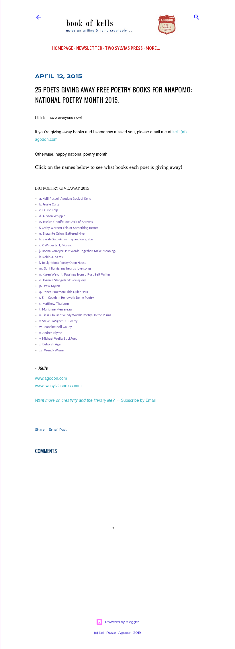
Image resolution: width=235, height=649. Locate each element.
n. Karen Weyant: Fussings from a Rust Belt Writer (74, 274)
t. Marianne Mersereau (55, 309)
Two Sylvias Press (124, 48)
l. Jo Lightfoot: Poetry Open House (62, 263)
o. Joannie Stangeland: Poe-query (62, 280)
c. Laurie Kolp (48, 210)
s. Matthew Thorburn (54, 304)
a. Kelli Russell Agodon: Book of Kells (65, 199)
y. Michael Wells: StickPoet (58, 339)
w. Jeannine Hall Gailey (55, 327)
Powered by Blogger (122, 622)
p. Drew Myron (49, 286)
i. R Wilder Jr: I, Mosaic (55, 245)
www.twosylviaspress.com (58, 385)
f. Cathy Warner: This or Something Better (68, 228)
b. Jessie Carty (49, 204)
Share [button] (39, 429)
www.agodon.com (51, 378)
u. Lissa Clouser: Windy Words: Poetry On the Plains (75, 315)
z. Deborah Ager (50, 344)
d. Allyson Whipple (52, 216)
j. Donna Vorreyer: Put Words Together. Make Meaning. (77, 251)
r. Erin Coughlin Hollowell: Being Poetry (66, 298)
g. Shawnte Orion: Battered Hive (62, 234)
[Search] (196, 15)
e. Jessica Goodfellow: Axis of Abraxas (66, 222)
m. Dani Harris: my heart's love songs (65, 268)
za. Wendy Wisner (52, 350)
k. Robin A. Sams (51, 257)
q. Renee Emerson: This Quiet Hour (63, 292)
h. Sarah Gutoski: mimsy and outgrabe (66, 239)
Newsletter (89, 48)
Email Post (58, 429)
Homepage (62, 48)
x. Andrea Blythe (50, 333)
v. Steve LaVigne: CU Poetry (58, 321)
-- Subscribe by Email (136, 400)
